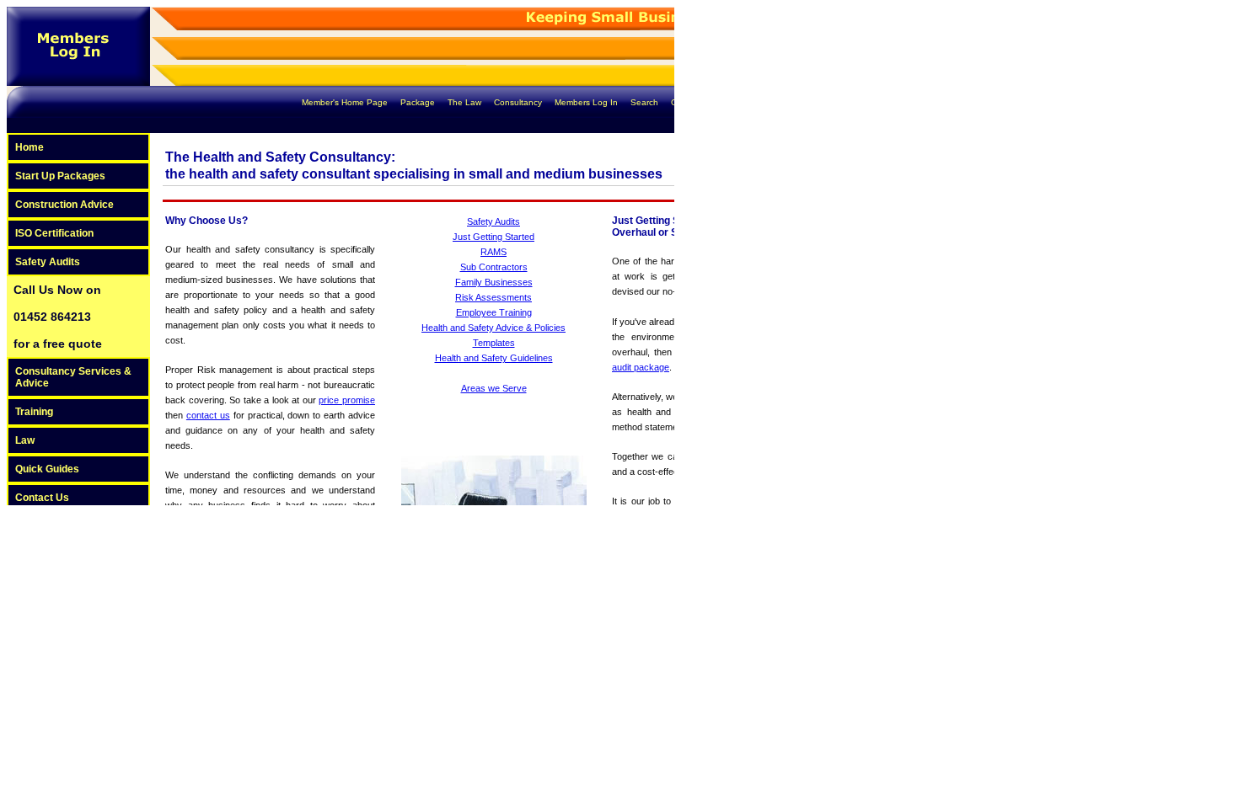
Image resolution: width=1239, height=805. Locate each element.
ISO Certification (54, 233)
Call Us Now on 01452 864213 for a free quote (57, 316)
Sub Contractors (494, 267)
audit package (640, 367)
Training (34, 412)
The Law (466, 102)
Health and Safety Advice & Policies (493, 328)
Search (645, 102)
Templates (494, 343)
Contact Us (692, 102)
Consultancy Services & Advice (73, 377)
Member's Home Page (346, 102)
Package (418, 102)
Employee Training (494, 312)
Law (25, 440)
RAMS (493, 252)
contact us (208, 415)
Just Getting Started (493, 237)
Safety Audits (47, 262)
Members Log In (587, 102)
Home (29, 147)
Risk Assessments (493, 297)
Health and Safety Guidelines (494, 358)
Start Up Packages (60, 176)
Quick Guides (47, 469)
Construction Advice (64, 205)
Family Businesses (494, 282)
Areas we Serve (494, 388)
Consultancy (519, 102)
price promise (347, 400)
